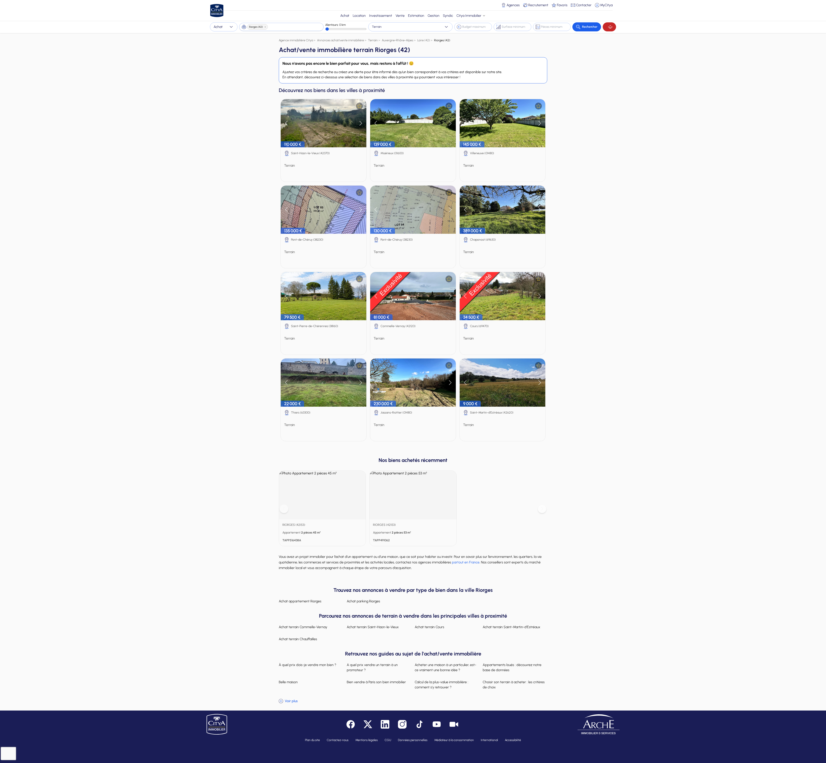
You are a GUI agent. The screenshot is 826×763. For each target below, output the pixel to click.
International (489, 740)
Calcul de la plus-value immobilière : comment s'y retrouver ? (441, 684)
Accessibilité (513, 740)
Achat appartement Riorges (300, 601)
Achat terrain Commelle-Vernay (303, 627)
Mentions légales (366, 740)
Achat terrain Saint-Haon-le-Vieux (373, 627)
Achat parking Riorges (363, 601)
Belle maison (288, 682)
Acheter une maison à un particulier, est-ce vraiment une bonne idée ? (445, 667)
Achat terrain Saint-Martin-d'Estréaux (511, 627)
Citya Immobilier (468, 16)
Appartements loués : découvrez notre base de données (512, 667)
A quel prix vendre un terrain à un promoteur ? (372, 667)
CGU (388, 740)
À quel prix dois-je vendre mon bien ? (307, 665)
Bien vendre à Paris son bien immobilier (376, 682)
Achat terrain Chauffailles (298, 639)
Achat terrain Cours (429, 627)
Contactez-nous (337, 740)
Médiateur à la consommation (454, 740)
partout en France (465, 562)
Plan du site (312, 740)
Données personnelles (412, 740)
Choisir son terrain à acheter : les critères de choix (514, 684)
